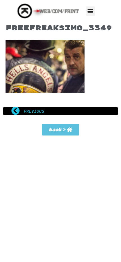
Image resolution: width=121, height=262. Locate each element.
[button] (90, 11)
